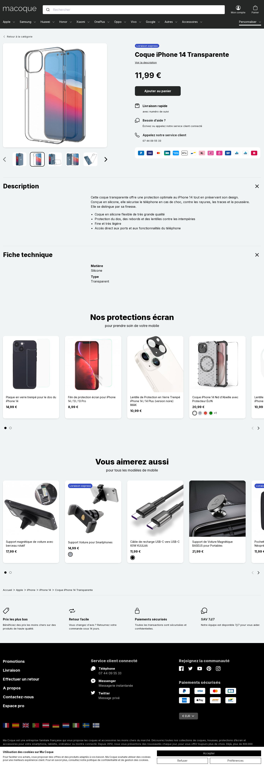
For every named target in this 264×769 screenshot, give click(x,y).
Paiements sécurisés (151, 619)
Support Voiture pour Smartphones (90, 542)
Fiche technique (28, 255)
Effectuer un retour (21, 679)
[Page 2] (10, 428)
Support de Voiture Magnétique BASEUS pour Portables (212, 543)
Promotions (14, 661)
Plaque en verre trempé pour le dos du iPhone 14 (31, 399)
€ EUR (186, 716)
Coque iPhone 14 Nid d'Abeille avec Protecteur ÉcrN (215, 399)
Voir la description (146, 62)
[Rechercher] (48, 9)
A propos (12, 688)
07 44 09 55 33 (110, 673)
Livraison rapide (155, 106)
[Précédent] (252, 428)
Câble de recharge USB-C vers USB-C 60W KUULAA (155, 543)
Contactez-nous (18, 697)
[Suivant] (105, 159)
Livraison (11, 670)
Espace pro (13, 705)
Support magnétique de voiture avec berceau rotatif (29, 543)
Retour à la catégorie (19, 36)
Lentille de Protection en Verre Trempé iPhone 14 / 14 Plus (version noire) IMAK (155, 401)
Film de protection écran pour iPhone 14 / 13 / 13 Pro (92, 399)
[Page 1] (5, 428)
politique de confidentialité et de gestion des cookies (117, 760)
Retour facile (79, 619)
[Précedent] (4, 159)
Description (21, 186)
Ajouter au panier (157, 91)
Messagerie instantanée (116, 685)
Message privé (109, 698)
